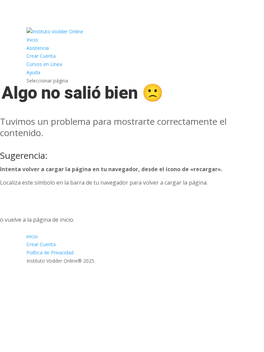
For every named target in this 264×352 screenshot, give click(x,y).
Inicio (32, 39)
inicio (32, 236)
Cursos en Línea (44, 64)
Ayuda (33, 72)
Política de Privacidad (50, 252)
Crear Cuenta (41, 56)
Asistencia (37, 48)
